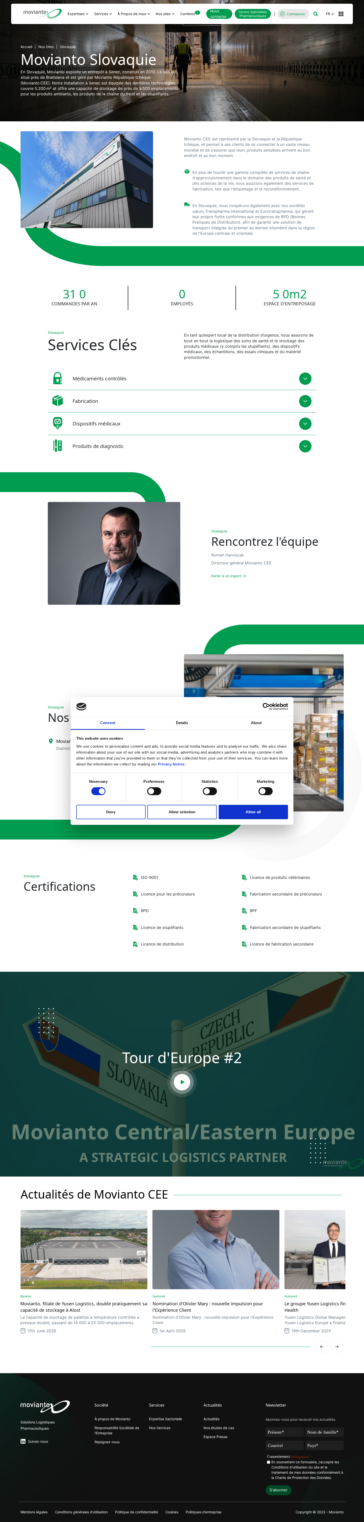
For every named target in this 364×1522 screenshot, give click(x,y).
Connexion (296, 13)
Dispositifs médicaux (97, 423)
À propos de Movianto (112, 1419)
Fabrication (85, 401)
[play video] (182, 1082)
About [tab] (256, 723)
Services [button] (101, 14)
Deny (110, 812)
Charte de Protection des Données (303, 1477)
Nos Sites (46, 47)
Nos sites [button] (163, 14)
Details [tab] (182, 723)
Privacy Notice (171, 764)
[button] (315, 13)
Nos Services (159, 1428)
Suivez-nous (38, 1441)
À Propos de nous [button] (132, 14)
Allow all (253, 812)
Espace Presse (215, 1437)
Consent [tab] (107, 723)
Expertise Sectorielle (165, 1419)
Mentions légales (34, 1512)
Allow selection (182, 812)
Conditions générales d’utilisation (81, 1512)
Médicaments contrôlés (100, 378)
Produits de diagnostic (98, 446)
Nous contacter (218, 14)
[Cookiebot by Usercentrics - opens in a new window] (266, 706)
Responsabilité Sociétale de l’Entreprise (117, 1430)
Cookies (171, 1512)
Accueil (26, 47)
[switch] (154, 791)
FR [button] (328, 14)
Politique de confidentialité (136, 1512)
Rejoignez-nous (107, 1442)
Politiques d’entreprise (203, 1512)
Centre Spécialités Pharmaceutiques (253, 14)
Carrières (189, 13)
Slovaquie (68, 47)
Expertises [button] (76, 14)
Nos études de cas (219, 1428)
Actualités (211, 1419)
